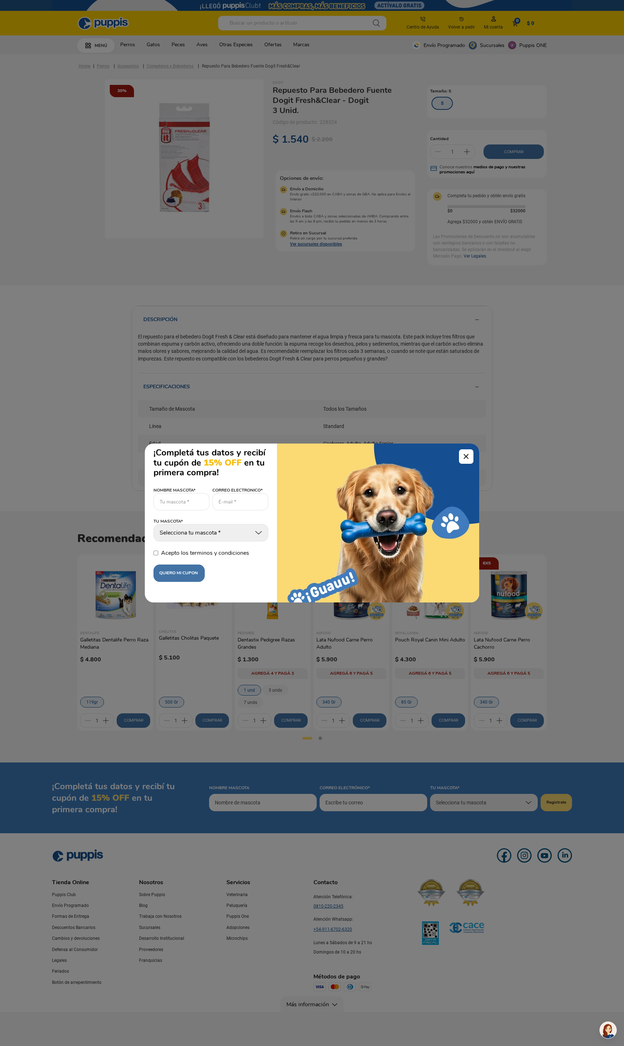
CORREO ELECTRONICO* (237, 490)
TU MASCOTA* (168, 521)
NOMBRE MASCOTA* (174, 490)
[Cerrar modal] (466, 456)
